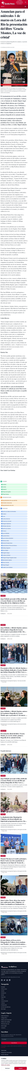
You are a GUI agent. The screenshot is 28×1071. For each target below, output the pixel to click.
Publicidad (3, 1050)
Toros (2, 999)
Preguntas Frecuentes (6, 1052)
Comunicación (4, 1001)
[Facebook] (2, 980)
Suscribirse (14, 1042)
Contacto (3, 1027)
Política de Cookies (5, 1021)
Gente (2, 995)
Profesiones (4, 1005)
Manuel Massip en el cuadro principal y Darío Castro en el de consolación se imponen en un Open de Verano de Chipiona (14, 862)
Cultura (3, 1003)
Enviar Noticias (4, 1054)
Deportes (3, 997)
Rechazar (7, 1068)
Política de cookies (5, 1065)
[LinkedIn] (9, 980)
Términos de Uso (5, 1023)
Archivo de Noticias (5, 1007)
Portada (3, 987)
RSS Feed (3, 1009)
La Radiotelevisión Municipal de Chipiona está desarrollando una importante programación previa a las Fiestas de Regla (13, 820)
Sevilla (2, 991)
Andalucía (3, 993)
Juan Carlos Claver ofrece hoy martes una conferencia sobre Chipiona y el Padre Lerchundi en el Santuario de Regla (13, 903)
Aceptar (21, 1068)
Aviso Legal (4, 1025)
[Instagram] (7, 980)
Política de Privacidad (6, 1019)
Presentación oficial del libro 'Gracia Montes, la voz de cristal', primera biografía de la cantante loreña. (12, 735)
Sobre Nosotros (5, 1015)
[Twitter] (4, 980)
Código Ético (4, 1017)
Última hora (4, 989)
